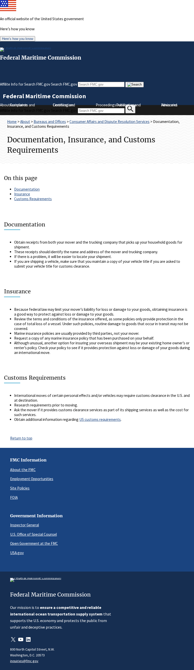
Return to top (21, 438)
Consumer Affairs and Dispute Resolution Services (109, 121)
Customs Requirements (33, 198)
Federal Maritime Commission (40, 57)
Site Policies (20, 488)
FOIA (14, 497)
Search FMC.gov (64, 84)
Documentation (27, 189)
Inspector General (24, 525)
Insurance (22, 194)
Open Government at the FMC (34, 543)
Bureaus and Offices (50, 121)
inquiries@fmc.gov (24, 661)
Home (12, 121)
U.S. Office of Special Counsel (33, 534)
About (25, 121)
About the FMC (23, 469)
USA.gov (17, 552)
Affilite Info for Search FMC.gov (25, 84)
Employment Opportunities (31, 478)
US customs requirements (100, 419)
